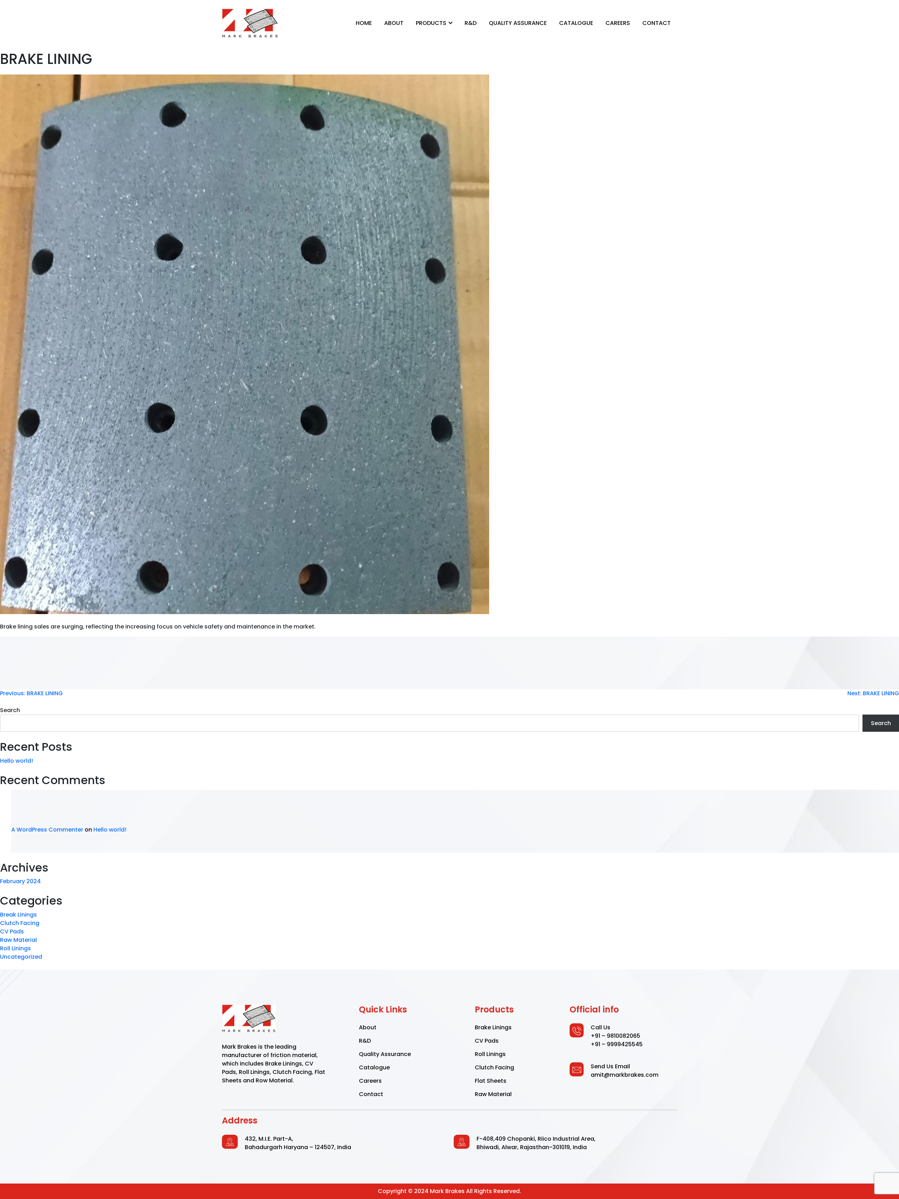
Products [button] (432, 23)
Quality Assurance (518, 23)
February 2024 (20, 881)
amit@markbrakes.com (624, 1075)
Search (10, 710)
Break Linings (18, 915)
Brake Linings (493, 1027)
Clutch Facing (19, 923)
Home (364, 23)
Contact (656, 23)
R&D (471, 23)
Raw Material (18, 940)
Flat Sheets (490, 1081)
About (393, 23)
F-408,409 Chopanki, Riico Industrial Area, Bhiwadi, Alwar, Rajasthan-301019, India (536, 1143)
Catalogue (576, 23)
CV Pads (12, 931)
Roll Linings (15, 948)
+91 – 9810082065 (615, 1036)
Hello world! (16, 761)
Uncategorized (21, 957)
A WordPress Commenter (47, 830)
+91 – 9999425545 (617, 1044)
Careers (617, 23)
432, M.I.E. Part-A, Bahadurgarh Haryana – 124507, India (298, 1143)
